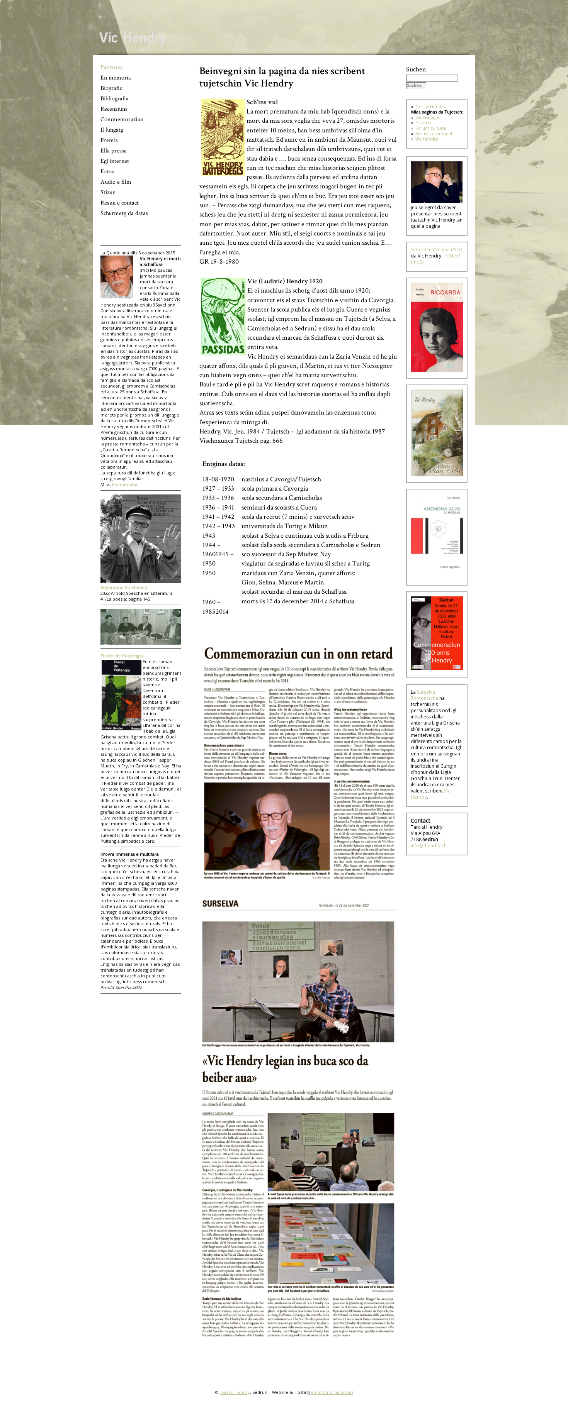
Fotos (107, 172)
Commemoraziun (121, 119)
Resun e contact (119, 203)
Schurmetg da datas (124, 213)
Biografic (111, 88)
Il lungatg (111, 130)
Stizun (108, 192)
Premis (109, 140)
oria (133, 484)
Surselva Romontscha (424, 695)
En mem (120, 484)
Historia (423, 122)
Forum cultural (430, 128)
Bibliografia (114, 99)
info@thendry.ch (429, 845)
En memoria (115, 78)
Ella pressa (113, 151)
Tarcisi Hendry (430, 106)
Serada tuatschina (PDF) (436, 249)
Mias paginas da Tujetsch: (437, 112)
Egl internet (114, 161)
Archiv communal (433, 133)
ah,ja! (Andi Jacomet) (332, 1392)
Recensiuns (114, 109)
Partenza (111, 67)
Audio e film (115, 182)
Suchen (416, 69)
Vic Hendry (426, 139)
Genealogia (427, 117)
